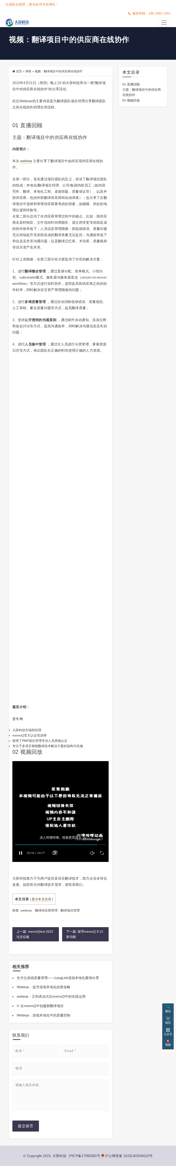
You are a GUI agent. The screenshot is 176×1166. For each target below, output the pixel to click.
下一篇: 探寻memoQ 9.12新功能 (84, 934)
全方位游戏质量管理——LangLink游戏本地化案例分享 (58, 978)
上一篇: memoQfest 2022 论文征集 (34, 934)
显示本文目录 (41, 899)
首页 (19, 71)
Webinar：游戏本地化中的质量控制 (43, 1015)
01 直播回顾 (131, 84)
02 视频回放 (131, 100)
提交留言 (25, 1126)
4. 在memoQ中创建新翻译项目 (40, 1006)
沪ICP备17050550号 (84, 1156)
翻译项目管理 (70, 910)
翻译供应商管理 (46, 910)
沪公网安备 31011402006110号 (129, 1156)
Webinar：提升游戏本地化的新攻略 (43, 987)
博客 (28, 71)
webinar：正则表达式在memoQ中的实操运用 (51, 996)
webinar (26, 161)
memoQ (18, 735)
